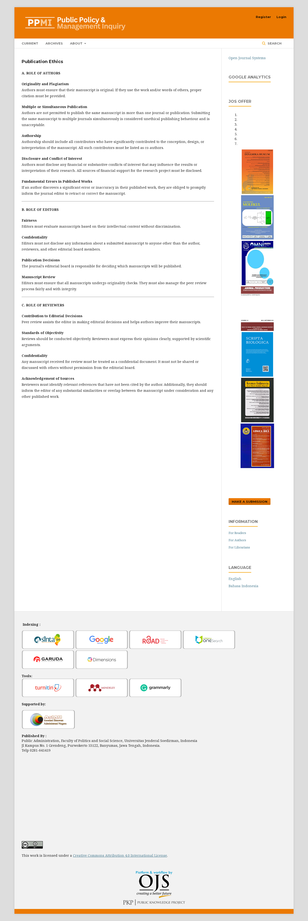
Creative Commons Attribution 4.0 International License (120, 855)
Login (281, 17)
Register (263, 17)
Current (30, 43)
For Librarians (239, 547)
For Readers (237, 533)
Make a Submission (249, 501)
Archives (54, 43)
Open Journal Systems (247, 58)
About (76, 43)
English (235, 578)
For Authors (237, 540)
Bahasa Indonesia (243, 586)
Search (274, 43)
